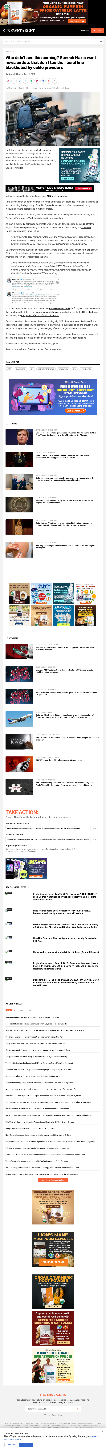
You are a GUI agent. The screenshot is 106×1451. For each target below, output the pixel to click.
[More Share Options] (55, 81)
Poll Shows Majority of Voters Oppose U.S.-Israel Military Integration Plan (34, 1037)
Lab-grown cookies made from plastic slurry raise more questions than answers (37, 1148)
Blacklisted (19, 88)
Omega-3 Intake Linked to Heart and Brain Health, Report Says (30, 1128)
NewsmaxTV (48, 88)
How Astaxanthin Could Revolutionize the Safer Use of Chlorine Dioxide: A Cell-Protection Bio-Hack (45, 1030)
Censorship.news (53, 349)
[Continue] (78, 1409)
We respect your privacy (53, 1415)
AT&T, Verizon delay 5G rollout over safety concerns (59, 760)
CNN (13, 51)
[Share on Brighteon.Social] (8, 81)
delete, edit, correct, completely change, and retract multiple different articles (61, 312)
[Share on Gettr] (49, 81)
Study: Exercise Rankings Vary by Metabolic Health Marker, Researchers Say (35, 1043)
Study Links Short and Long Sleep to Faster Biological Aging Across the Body (36, 1056)
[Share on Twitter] (20, 81)
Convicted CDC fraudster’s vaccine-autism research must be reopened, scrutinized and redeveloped (45, 1155)
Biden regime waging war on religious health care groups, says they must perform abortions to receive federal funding (65, 479)
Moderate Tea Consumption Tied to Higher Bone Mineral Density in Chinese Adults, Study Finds (43, 1096)
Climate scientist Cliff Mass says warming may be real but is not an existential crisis (38, 1050)
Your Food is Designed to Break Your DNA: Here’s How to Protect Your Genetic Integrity (40, 1063)
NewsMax (58, 337)
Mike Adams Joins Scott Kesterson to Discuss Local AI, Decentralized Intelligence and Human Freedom (62, 912)
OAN (56, 88)
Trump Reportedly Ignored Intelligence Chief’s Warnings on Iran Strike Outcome (37, 1161)
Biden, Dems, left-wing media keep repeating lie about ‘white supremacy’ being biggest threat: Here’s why (62, 456)
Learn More (11, 1445)
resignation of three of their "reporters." (40, 315)
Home (8, 51)
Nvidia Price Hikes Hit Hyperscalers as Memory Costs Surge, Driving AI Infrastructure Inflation (42, 1089)
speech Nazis (64, 88)
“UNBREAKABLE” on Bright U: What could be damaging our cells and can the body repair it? (42, 1174)
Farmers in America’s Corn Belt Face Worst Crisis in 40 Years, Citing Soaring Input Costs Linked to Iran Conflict (49, 1102)
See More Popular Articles (53, 1180)
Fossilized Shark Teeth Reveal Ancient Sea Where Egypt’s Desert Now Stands (36, 1024)
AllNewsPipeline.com (57, 196)
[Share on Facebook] (14, 81)
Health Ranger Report (16, 887)
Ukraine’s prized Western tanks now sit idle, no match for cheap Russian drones (37, 1109)
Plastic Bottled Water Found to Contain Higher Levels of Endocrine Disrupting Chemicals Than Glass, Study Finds (50, 1142)
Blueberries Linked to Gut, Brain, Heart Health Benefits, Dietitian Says (32, 1076)
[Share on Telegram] (26, 81)
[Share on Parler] (37, 81)
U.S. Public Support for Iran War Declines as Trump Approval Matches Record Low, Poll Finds (42, 1168)
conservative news (36, 88)
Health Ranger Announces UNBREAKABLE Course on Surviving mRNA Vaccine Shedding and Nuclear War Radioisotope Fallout (65, 926)
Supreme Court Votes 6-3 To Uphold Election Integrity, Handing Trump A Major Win (38, 1070)
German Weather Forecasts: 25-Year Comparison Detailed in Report (32, 1017)
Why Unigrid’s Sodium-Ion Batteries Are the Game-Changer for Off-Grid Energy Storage (40, 1122)
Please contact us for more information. (21, 851)
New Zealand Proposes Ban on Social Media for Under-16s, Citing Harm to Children (38, 1135)
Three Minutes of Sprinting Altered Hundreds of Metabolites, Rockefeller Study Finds (39, 1083)
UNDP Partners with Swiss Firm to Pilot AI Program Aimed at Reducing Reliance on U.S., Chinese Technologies (49, 1115)
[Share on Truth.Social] (43, 81)
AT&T (12, 88)
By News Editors (13, 74)
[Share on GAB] (32, 81)
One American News (22, 231)
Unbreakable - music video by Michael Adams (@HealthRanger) (66, 952)
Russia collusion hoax (59, 308)
